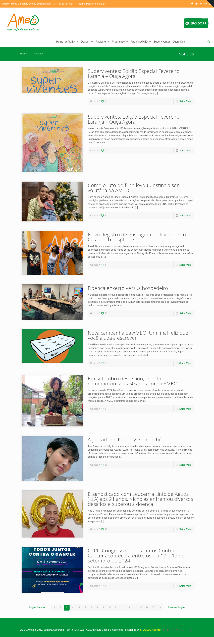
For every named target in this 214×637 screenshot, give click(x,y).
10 (110, 607)
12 (122, 607)
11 (116, 607)
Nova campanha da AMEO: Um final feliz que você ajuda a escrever (138, 335)
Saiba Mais (185, 101)
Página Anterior (37, 607)
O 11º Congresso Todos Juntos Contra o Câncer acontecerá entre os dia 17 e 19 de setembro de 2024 (136, 555)
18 (159, 607)
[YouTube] (201, 3)
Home (23, 53)
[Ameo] (23, 22)
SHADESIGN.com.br (151, 629)
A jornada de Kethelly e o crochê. (125, 439)
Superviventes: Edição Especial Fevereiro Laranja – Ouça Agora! (134, 73)
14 (134, 607)
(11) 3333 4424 (65, 3)
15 (141, 607)
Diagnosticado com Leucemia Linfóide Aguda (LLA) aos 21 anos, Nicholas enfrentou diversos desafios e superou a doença (140, 498)
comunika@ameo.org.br (92, 3)
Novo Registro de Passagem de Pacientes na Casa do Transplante (138, 237)
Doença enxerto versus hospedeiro (128, 288)
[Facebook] (192, 3)
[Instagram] (181, 629)
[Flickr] (205, 3)
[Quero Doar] (169, 23)
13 (128, 607)
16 (147, 607)
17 (153, 607)
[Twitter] (196, 3)
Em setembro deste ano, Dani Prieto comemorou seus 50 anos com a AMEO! (133, 381)
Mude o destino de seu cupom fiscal (31, 3)
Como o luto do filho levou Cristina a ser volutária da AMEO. (133, 188)
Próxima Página (176, 607)
